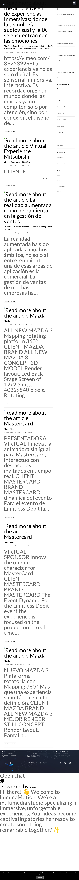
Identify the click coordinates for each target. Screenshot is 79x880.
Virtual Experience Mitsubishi (17, 162)
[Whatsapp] (61, 762)
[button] (74, 3)
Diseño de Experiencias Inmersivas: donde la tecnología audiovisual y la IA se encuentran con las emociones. (66, 20)
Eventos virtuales (61, 164)
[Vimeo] (70, 762)
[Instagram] (65, 762)
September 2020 (61, 119)
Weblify (42, 762)
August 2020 (60, 126)
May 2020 (59, 139)
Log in (58, 175)
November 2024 (61, 94)
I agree (40, 877)
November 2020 (61, 106)
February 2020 (61, 145)
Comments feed (61, 186)
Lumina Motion (9, 52)
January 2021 (60, 100)
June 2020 (60, 132)
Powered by (15, 786)
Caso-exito (33, 52)
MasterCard (9, 429)
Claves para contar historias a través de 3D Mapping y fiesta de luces (65, 72)
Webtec (48, 762)
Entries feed (60, 181)
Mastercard (9, 542)
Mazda (7, 321)
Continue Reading (10, 131)
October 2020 (60, 113)
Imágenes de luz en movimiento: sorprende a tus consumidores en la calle (66, 55)
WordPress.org (61, 191)
